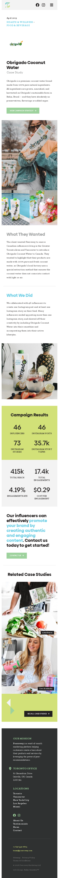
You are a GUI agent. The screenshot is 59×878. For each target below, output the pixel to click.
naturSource (47, 633)
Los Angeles (20, 803)
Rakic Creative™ (31, 870)
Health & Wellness (20, 22)
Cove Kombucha (45, 689)
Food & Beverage (18, 25)
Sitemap (16, 858)
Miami (16, 806)
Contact (17, 830)
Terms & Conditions (22, 861)
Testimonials (20, 824)
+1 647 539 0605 (20, 847)
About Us (18, 820)
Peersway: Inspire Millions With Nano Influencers (7, 4)
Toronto (17, 793)
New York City (21, 800)
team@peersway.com (22, 851)
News (16, 827)
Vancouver (19, 797)
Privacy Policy (28, 858)
